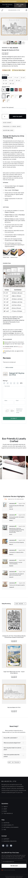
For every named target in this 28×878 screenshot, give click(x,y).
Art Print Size (5, 75)
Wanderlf (14, 10)
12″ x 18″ (5, 80)
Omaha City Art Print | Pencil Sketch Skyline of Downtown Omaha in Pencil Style (14, 636)
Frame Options (6, 93)
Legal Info (8, 877)
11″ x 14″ (16, 77)
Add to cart (17, 116)
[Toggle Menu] (2, 10)
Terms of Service (19, 877)
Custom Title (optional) (8, 107)
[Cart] (26, 10)
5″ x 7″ (4, 77)
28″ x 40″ (12, 83)
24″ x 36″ (5, 83)
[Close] (26, 1)
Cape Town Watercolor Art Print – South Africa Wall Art (14, 672)
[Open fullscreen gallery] (26, 39)
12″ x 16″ (23, 77)
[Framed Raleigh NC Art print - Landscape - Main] (14, 26)
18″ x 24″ (18, 80)
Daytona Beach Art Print (14, 707)
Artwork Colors (6, 86)
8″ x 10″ (10, 77)
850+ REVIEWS (14, 47)
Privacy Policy (12, 877)
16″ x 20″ (11, 80)
